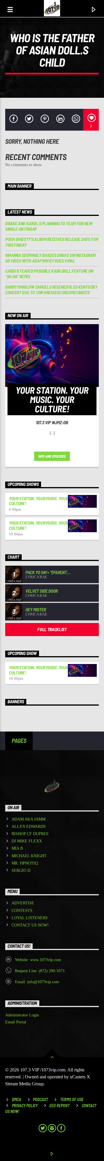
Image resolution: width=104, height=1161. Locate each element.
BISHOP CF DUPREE (30, 834)
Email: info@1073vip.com (37, 982)
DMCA (16, 1099)
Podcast (40, 1099)
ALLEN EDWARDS (29, 826)
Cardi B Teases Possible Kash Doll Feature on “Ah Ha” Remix (49, 273)
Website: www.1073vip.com (38, 960)
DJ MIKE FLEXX (27, 841)
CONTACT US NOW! (30, 925)
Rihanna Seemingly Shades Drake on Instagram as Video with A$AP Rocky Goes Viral (50, 257)
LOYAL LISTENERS (30, 918)
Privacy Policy (25, 1105)
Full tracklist (52, 629)
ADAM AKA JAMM (28, 819)
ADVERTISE (23, 903)
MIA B (17, 848)
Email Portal (15, 1022)
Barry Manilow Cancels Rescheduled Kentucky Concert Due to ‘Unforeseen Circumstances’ (51, 289)
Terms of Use (71, 1099)
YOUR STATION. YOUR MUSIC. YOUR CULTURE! (38, 501)
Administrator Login (22, 1015)
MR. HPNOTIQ (25, 863)
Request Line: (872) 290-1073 (39, 971)
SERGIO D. (21, 870)
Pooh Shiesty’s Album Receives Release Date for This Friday (51, 241)
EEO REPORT (59, 1105)
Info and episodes (52, 456)
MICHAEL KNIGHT (29, 856)
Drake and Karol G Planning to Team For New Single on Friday (48, 226)
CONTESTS (22, 910)
